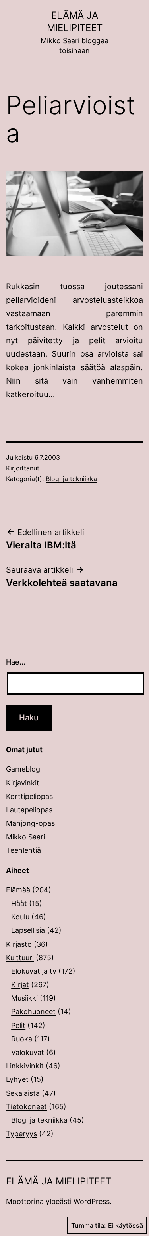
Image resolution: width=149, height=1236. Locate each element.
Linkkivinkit (25, 1066)
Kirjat (20, 984)
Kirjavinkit (22, 783)
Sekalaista (23, 1093)
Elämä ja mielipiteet (58, 1181)
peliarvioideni (31, 300)
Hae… (15, 662)
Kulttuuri (20, 957)
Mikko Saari (25, 837)
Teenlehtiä (23, 850)
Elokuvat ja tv (33, 971)
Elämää (18, 890)
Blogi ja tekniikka (71, 479)
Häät (19, 903)
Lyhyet (17, 1079)
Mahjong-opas (30, 823)
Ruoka (21, 1039)
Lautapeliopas (29, 810)
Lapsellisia (28, 930)
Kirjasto (19, 944)
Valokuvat (27, 1052)
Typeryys (21, 1133)
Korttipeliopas (29, 796)
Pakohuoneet (33, 1011)
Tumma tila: (88, 1225)
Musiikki (24, 998)
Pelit (18, 1025)
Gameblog (23, 769)
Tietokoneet (26, 1106)
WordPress (92, 1201)
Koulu (20, 917)
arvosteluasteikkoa (108, 300)
